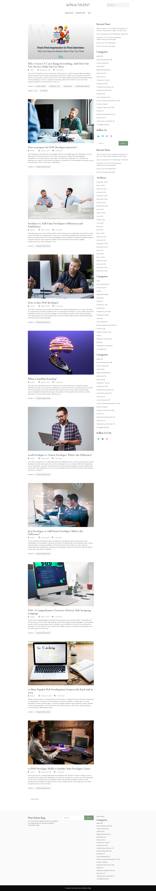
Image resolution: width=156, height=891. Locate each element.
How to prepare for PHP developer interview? (52, 147)
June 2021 (100, 223)
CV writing (43, 91)
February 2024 (102, 189)
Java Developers (102, 97)
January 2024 (101, 192)
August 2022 (101, 213)
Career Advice (40, 86)
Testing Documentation (105, 121)
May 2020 (100, 250)
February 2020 (102, 260)
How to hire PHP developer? (43, 302)
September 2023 (102, 206)
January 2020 (101, 264)
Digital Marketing (102, 70)
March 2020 (101, 257)
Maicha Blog (86, 888)
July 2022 (100, 216)
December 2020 (102, 243)
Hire (89, 13)
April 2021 (100, 230)
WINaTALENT (80, 13)
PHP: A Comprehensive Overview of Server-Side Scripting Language (59, 612)
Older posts (35, 799)
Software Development (104, 114)
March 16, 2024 (45, 150)
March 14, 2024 (45, 230)
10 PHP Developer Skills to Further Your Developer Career (59, 768)
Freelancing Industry (82, 86)
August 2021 (101, 219)
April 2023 (100, 209)
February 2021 (101, 237)
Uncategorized (102, 124)
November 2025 (102, 182)
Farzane (32, 150)
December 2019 (102, 267)
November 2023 (102, 199)
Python (99, 111)
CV (35, 91)
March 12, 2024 (45, 306)
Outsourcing (101, 104)
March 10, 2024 (45, 382)
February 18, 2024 (46, 772)
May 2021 (100, 226)
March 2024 (101, 185)
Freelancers (68, 86)
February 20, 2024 (46, 696)
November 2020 (102, 247)
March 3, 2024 (45, 616)
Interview (100, 94)
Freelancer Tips (54, 86)
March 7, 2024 (45, 537)
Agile (98, 56)
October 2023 (101, 202)
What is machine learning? (42, 378)
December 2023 (102, 196)
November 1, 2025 (45, 70)
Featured (100, 77)
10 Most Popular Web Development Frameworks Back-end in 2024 (60, 691)
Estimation (100, 73)
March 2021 (101, 233)
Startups (100, 118)
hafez (31, 70)
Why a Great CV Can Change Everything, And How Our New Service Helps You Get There (58, 65)
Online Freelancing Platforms (107, 100)
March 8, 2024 (45, 458)
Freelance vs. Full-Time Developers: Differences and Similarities (55, 225)
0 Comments (59, 70)
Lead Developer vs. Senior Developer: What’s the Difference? (60, 455)
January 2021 (101, 240)
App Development (103, 59)
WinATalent (100, 816)
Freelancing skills (103, 90)
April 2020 (100, 254)
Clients (99, 66)
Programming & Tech (43, 167)
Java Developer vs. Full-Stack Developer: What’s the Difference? (55, 533)
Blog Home (69, 13)
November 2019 (102, 271)
